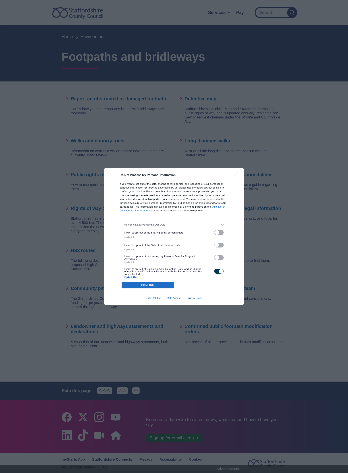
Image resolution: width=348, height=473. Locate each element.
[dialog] (174, 236)
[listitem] (174, 224)
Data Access (174, 297)
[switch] (219, 232)
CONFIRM (148, 285)
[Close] (236, 175)
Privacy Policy (194, 297)
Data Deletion (153, 297)
